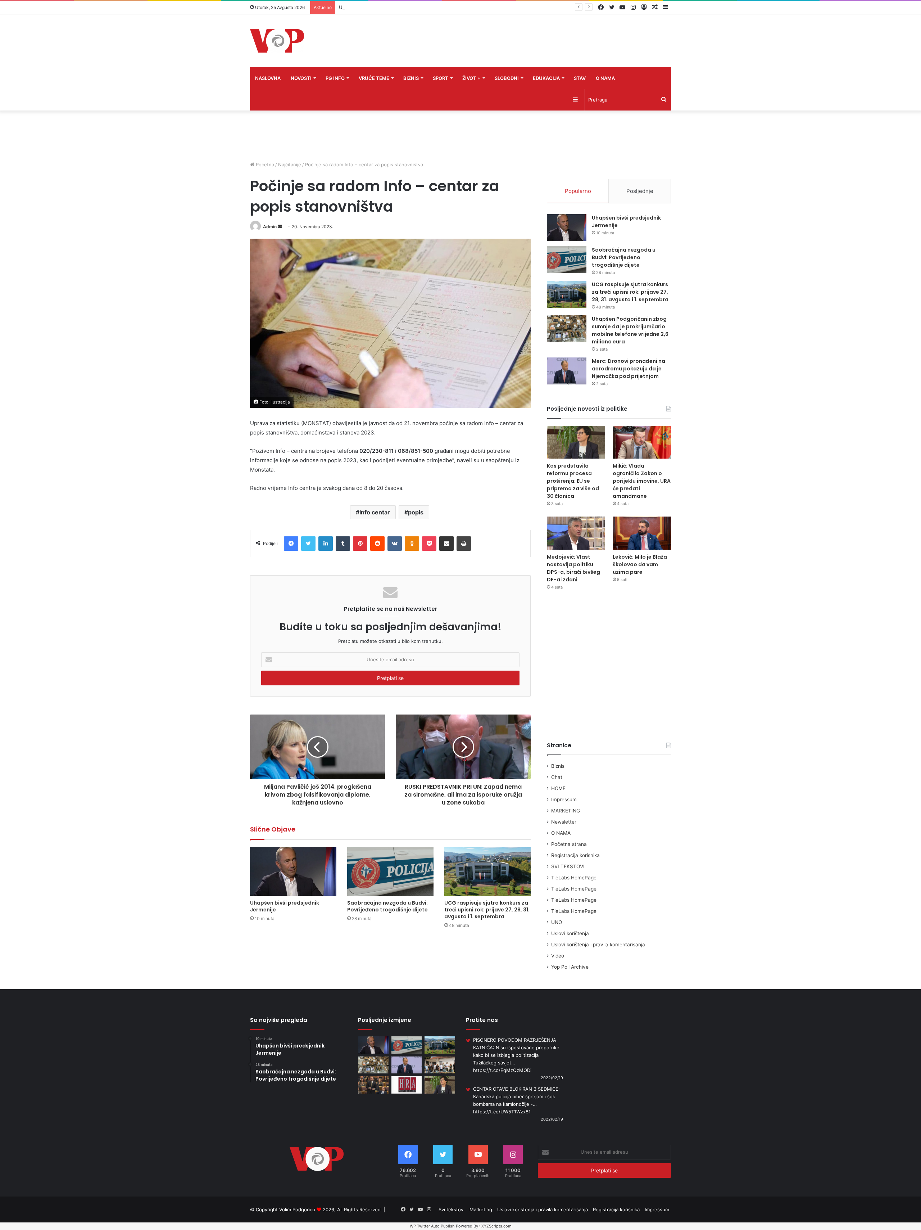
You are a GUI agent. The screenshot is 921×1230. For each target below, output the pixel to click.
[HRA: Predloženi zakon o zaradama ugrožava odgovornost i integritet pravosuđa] (406, 1085)
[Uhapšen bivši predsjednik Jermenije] (293, 871)
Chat (556, 777)
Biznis (557, 766)
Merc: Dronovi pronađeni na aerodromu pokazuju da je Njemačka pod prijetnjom (628, 368)
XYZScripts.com (496, 1226)
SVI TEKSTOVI (568, 866)
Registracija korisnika (575, 855)
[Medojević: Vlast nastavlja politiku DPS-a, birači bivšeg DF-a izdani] (576, 533)
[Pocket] (429, 543)
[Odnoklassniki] (412, 543)
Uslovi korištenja (570, 933)
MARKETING (565, 811)
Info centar (374, 512)
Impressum (564, 799)
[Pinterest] (360, 543)
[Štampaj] (464, 543)
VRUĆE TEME (374, 78)
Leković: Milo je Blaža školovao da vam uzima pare (640, 564)
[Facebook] (291, 543)
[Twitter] (308, 543)
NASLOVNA (268, 78)
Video (557, 956)
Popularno (578, 191)
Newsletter (563, 822)
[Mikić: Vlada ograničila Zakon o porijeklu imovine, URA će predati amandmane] (642, 442)
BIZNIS (411, 78)
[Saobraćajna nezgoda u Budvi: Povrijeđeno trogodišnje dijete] (390, 871)
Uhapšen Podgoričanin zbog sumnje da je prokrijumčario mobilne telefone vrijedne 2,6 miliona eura (630, 330)
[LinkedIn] (325, 543)
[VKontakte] (394, 543)
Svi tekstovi (451, 1209)
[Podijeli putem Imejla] (446, 543)
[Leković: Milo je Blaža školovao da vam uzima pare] (642, 533)
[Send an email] (280, 226)
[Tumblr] (343, 543)
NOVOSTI (301, 78)
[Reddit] (377, 543)
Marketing (480, 1209)
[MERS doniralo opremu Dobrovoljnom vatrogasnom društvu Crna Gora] (440, 1065)
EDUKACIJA (546, 78)
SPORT (440, 78)
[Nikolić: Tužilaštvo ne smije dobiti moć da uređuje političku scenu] (373, 1085)
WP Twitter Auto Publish (432, 1226)
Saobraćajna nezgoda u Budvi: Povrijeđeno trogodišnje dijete (387, 906)
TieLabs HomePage (573, 877)
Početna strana (569, 844)
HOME (558, 788)
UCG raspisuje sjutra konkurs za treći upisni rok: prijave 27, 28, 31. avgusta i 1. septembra (439, 7)
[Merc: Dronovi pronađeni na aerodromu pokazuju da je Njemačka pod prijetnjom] (566, 370)
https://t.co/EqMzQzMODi (502, 1070)
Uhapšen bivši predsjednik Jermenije (284, 906)
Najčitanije (289, 164)
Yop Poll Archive (570, 967)
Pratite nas (482, 1020)
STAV (580, 78)
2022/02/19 (552, 1077)
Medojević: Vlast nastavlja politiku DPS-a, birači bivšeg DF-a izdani (573, 568)
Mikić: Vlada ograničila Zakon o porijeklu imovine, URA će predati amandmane (642, 481)
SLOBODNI (507, 78)
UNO (556, 922)
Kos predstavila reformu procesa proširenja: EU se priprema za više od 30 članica (573, 481)
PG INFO (335, 78)
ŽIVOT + (471, 78)
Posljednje (639, 191)
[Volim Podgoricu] (277, 41)
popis (415, 512)
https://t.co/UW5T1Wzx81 (502, 1111)
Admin (270, 226)
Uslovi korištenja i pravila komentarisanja (598, 944)
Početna (264, 164)
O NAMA (605, 78)
